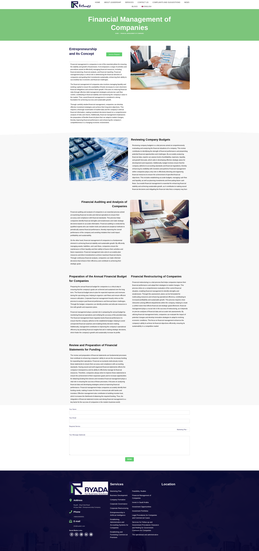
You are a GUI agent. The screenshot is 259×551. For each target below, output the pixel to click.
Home (117, 33)
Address (78, 500)
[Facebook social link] (72, 534)
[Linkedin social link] (86, 534)
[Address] (70, 503)
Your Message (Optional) (77, 435)
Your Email (72, 418)
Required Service (74, 426)
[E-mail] (70, 523)
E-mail (77, 521)
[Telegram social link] (91, 534)
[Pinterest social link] (81, 534)
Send (129, 459)
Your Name (72, 409)
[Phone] (70, 514)
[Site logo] (80, 4)
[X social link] (76, 534)
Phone (77, 512)
